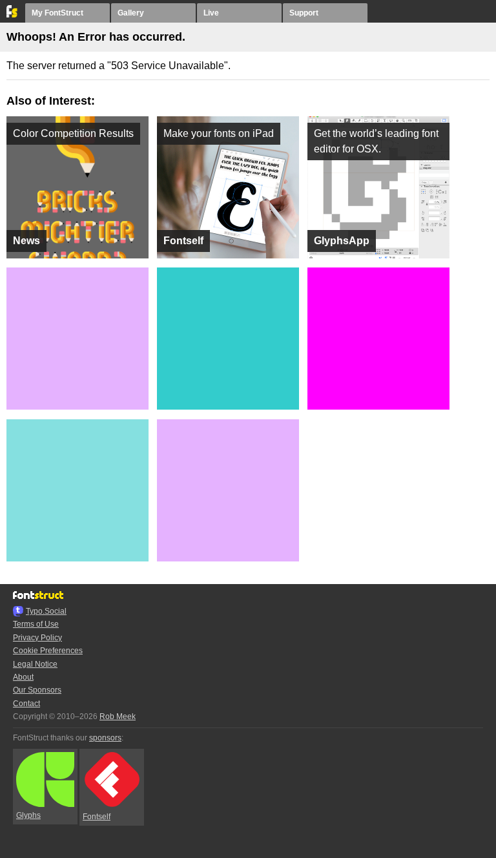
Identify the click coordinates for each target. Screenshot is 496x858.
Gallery (131, 12)
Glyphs (28, 815)
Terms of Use (36, 624)
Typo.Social (46, 611)
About (23, 677)
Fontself (96, 816)
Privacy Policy (37, 637)
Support (303, 12)
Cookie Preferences (48, 650)
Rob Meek (117, 716)
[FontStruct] (12, 14)
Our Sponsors (37, 690)
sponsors (105, 737)
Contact (26, 703)
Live (211, 12)
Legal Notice (35, 664)
